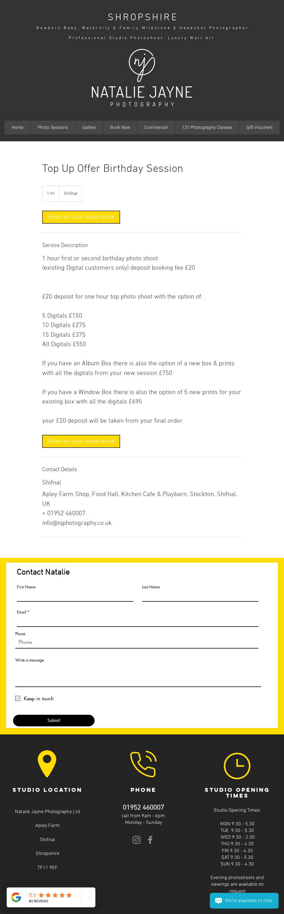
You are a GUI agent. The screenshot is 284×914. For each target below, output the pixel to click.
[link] (81, 217)
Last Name (151, 587)
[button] (52, 127)
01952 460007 (143, 808)
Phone (20, 634)
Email (21, 612)
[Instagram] (136, 839)
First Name (26, 587)
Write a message (29, 660)
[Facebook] (150, 839)
